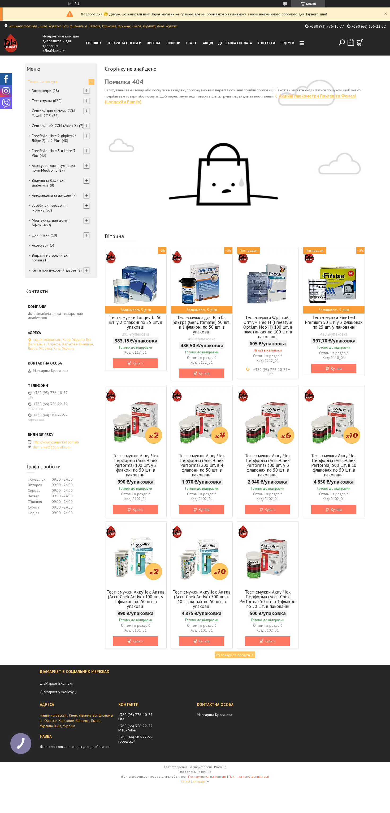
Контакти (266, 43)
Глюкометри (41, 90)
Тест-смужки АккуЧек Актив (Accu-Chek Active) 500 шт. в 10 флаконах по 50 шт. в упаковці (202, 599)
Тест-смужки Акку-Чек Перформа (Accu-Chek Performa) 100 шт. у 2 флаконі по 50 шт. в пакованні (136, 465)
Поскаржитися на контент (207, 776)
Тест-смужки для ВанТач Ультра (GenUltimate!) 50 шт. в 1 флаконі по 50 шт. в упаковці (201, 324)
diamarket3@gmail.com (52, 447)
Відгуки (287, 43)
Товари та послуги (124, 43)
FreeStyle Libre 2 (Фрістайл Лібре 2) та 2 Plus (54, 138)
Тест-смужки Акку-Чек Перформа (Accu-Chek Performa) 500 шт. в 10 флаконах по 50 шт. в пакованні (334, 465)
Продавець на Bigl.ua (195, 772)
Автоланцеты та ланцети (51, 195)
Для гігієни (40, 235)
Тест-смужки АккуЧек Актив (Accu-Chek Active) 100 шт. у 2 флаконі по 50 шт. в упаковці (135, 599)
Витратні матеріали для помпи (51, 257)
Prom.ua (220, 767)
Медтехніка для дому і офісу (51, 222)
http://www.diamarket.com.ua (56, 442)
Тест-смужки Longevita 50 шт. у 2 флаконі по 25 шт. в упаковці (135, 322)
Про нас (154, 43)
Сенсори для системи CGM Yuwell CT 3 (53, 113)
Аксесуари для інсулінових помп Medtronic (53, 168)
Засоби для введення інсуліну (49, 208)
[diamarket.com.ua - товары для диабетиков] (22, 43)
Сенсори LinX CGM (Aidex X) (55, 125)
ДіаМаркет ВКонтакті (56, 683)
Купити (138, 363)
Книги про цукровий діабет (54, 270)
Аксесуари (40, 245)
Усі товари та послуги (233, 655)
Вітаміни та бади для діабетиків (49, 183)
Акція (208, 43)
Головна (94, 43)
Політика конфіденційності (249, 776)
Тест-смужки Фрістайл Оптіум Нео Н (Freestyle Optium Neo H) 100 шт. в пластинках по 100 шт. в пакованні (267, 327)
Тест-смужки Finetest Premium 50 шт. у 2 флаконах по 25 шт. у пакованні (334, 322)
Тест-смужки (42, 100)
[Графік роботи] (351, 42)
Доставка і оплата (235, 43)
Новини (173, 43)
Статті (192, 43)
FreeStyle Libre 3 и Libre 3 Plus (53, 153)
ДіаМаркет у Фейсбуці (58, 691)
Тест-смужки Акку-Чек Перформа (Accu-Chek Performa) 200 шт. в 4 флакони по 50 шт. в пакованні (202, 465)
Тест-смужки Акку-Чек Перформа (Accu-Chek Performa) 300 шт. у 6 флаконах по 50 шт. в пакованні (268, 465)
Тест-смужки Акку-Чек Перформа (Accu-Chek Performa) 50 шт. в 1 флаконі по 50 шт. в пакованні (267, 599)
